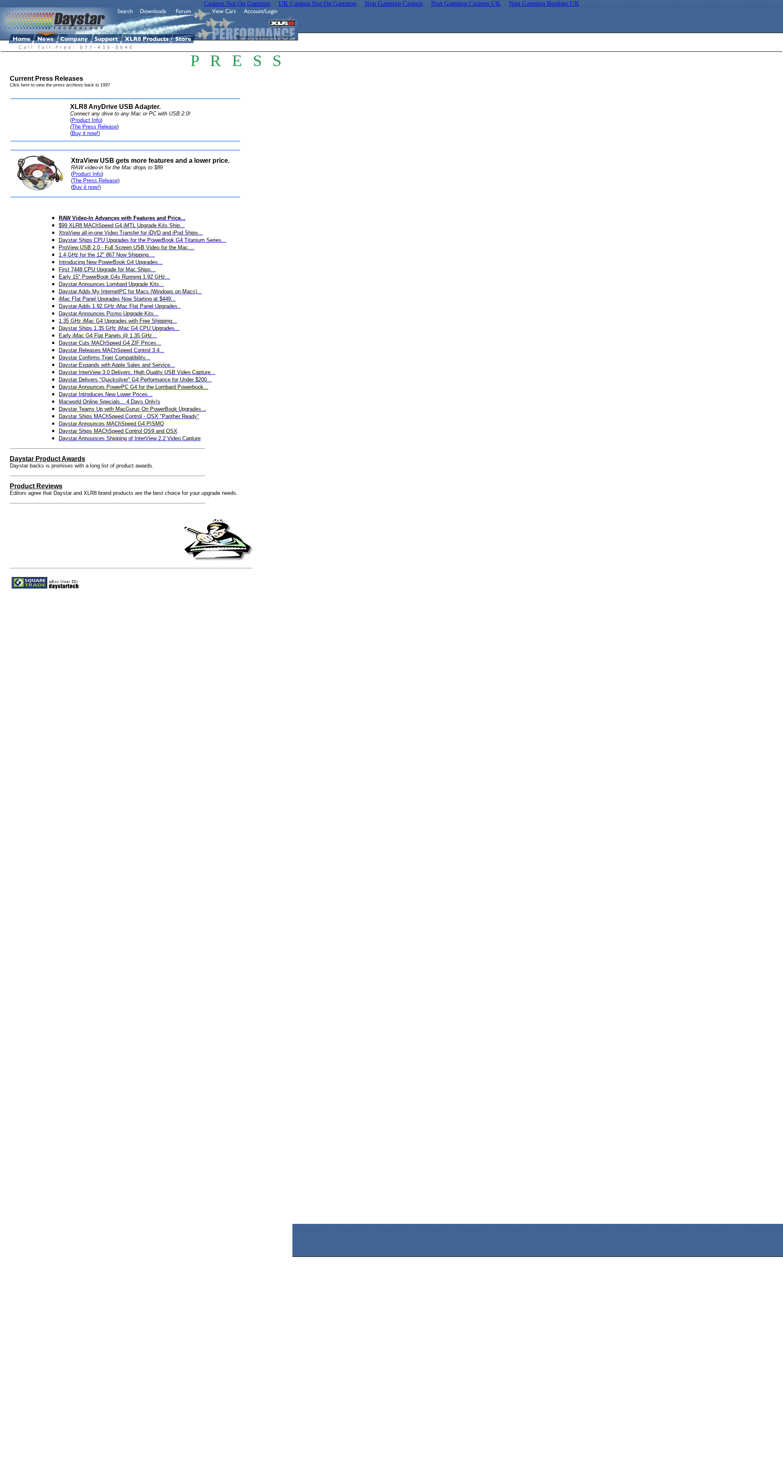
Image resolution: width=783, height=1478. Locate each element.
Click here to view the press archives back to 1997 (60, 84)
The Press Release (94, 127)
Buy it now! (85, 133)
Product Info (86, 120)
